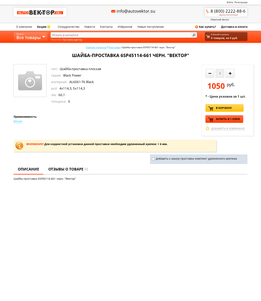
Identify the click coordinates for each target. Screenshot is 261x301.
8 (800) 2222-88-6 (228, 12)
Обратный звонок (220, 19)
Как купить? (206, 27)
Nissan (18, 121)
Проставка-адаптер (72, 39)
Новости (89, 27)
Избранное (125, 27)
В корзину (224, 108)
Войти (230, 2)
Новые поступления (150, 27)
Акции (43, 27)
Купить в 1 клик (228, 119)
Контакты (106, 27)
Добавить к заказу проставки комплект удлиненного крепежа (196, 158)
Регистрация (240, 2)
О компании (24, 27)
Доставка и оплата (234, 27)
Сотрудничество (68, 27)
